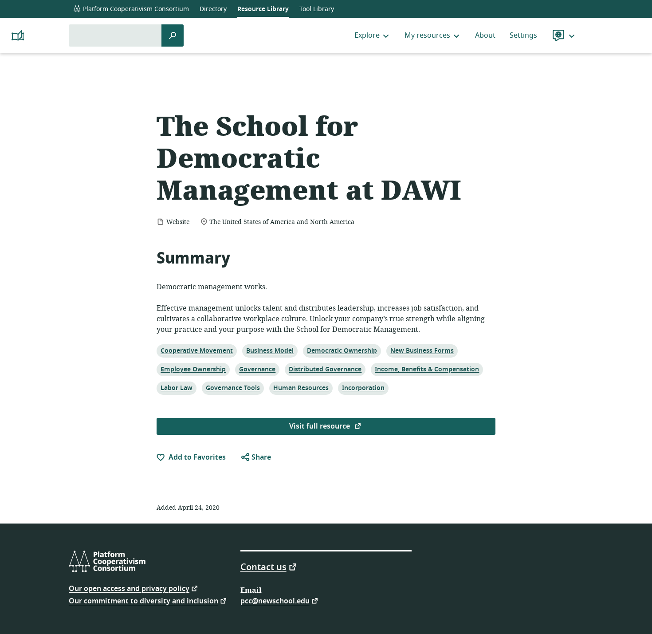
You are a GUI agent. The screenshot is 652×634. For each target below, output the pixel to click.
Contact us (263, 566)
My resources (427, 35)
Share (260, 457)
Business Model (270, 350)
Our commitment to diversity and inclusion (143, 600)
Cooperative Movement (196, 350)
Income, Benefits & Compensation (426, 369)
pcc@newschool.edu (275, 600)
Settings (523, 35)
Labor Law (176, 388)
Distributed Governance (324, 369)
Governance (257, 369)
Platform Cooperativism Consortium (135, 9)
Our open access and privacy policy (129, 588)
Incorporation (363, 388)
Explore (367, 35)
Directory (213, 9)
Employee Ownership (193, 369)
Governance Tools (232, 388)
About (485, 35)
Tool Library (316, 9)
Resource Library (263, 9)
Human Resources (301, 388)
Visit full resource (320, 426)
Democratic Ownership (341, 350)
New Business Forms (422, 350)
